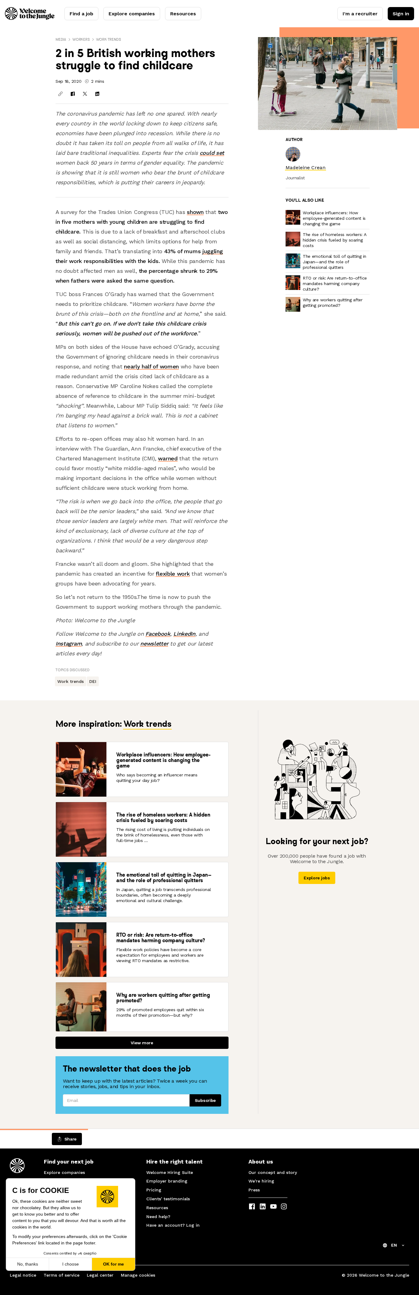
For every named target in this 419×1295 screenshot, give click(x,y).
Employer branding (166, 1181)
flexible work (173, 573)
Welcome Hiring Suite (169, 1172)
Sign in (401, 14)
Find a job (81, 14)
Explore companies (132, 14)
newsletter (154, 643)
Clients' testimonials (168, 1198)
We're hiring (261, 1181)
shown (195, 212)
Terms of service (61, 1275)
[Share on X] (85, 94)
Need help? (158, 1216)
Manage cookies (138, 1275)
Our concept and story (272, 1172)
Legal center (100, 1275)
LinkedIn (184, 633)
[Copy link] (60, 94)
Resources (183, 14)
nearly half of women (151, 366)
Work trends (108, 39)
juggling (212, 251)
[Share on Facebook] (73, 94)
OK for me (113, 1264)
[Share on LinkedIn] (97, 94)
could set (212, 153)
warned (167, 458)
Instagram (69, 643)
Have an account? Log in (173, 1225)
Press (254, 1189)
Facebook (157, 633)
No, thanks (27, 1264)
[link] (305, 167)
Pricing (153, 1189)
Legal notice (23, 1275)
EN (394, 1245)
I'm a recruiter (360, 14)
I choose (70, 1264)
